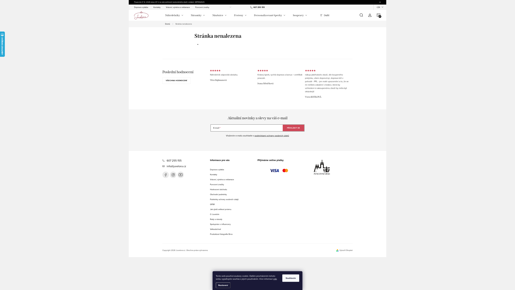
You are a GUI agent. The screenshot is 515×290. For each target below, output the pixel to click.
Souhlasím (291, 278)
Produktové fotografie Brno (221, 234)
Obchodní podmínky (218, 194)
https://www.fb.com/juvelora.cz (165, 175)
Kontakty (157, 7)
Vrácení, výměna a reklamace (178, 7)
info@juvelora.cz (176, 166)
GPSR (212, 204)
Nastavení (223, 285)
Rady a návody (216, 219)
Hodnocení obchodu (218, 189)
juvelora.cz (173, 175)
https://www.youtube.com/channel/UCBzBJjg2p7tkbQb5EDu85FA (180, 175)
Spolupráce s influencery (220, 224)
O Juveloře (214, 214)
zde (275, 278)
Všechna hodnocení (176, 80)
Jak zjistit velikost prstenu (220, 209)
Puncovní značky (202, 7)
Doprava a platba (141, 7)
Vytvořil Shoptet (346, 250)
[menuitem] (174, 15)
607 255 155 (174, 160)
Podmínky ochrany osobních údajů (224, 199)
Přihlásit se (293, 128)
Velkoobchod (215, 229)
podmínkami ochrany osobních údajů (272, 135)
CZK (378, 7)
